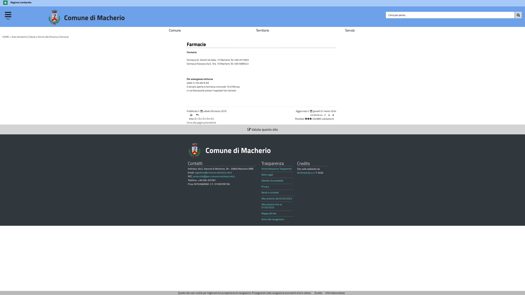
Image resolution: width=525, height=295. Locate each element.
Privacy (265, 186)
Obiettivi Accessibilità (272, 180)
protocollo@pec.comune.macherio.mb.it (214, 176)
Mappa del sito (268, 213)
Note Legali (267, 174)
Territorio (262, 30)
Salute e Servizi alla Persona (43, 37)
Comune (175, 30)
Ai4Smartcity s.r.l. (306, 173)
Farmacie (64, 37)
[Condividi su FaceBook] (324, 115)
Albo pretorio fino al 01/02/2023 (271, 206)
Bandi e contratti (270, 192)
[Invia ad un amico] (198, 115)
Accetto (318, 293)
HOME (5, 37)
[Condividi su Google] (329, 115)
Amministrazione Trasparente (276, 168)
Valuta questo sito (264, 129)
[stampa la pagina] (192, 115)
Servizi (350, 30)
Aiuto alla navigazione (272, 219)
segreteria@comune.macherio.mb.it (213, 172)
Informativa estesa (335, 293)
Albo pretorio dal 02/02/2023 (276, 198)
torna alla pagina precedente (201, 122)
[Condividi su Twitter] (333, 115)
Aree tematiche (19, 37)
